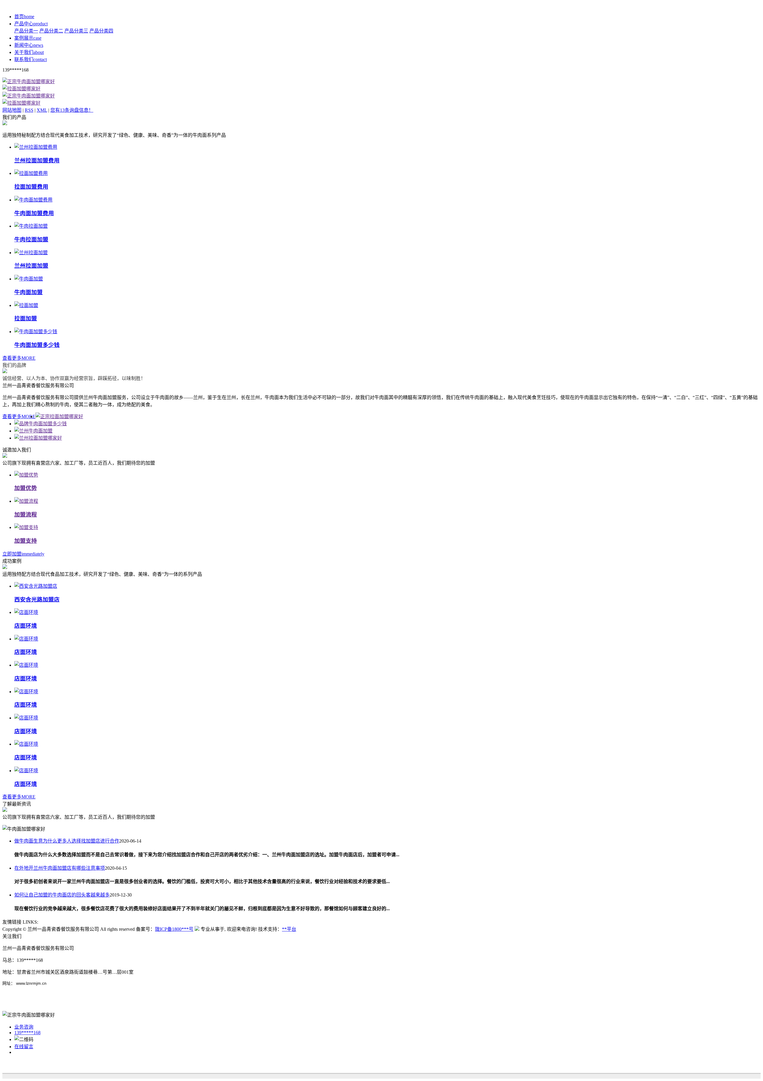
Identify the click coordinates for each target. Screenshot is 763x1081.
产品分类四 (101, 30)
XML (42, 110)
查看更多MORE (18, 358)
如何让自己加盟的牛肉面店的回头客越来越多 (62, 894)
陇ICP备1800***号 (174, 929)
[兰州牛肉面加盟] (33, 430)
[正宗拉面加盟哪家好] (59, 416)
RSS (29, 110)
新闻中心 (28, 45)
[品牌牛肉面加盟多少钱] (40, 423)
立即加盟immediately (23, 553)
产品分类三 (76, 30)
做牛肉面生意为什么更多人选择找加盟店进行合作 (66, 840)
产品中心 (31, 23)
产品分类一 (26, 30)
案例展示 (27, 38)
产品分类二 (51, 30)
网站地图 (11, 110)
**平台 (289, 929)
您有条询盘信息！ (71, 110)
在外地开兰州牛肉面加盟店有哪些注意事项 (59, 868)
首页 (24, 16)
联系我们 (30, 59)
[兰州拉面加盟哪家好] (38, 438)
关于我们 (29, 52)
